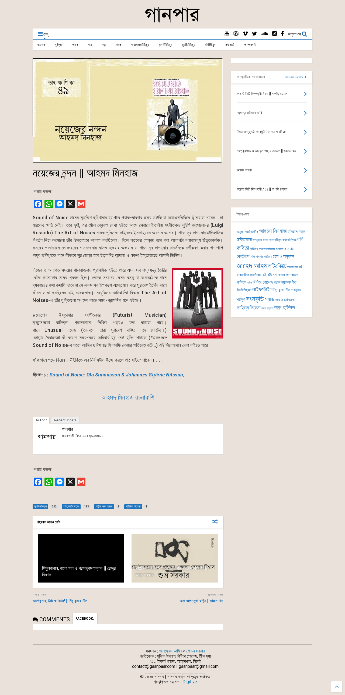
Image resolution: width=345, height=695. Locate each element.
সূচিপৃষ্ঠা (59, 45)
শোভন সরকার (195, 651)
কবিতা (243, 248)
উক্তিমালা (244, 239)
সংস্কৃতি (255, 299)
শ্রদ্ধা (241, 299)
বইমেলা (272, 274)
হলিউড (289, 308)
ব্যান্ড (277, 282)
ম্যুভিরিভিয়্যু (188, 45)
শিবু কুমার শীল (281, 290)
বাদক (118, 45)
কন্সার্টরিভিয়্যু (165, 45)
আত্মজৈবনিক (251, 232)
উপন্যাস (257, 240)
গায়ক (75, 45)
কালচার (289, 248)
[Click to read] (81, 558)
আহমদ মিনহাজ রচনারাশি (127, 397)
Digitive (189, 681)
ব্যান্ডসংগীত (288, 282)
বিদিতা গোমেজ (263, 282)
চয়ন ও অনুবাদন (283, 256)
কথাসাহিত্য (275, 240)
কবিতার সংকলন (275, 249)
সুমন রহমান (267, 308)
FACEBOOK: (85, 618)
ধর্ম (300, 267)
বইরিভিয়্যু (210, 45)
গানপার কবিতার (264, 257)
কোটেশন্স (243, 256)
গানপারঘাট (250, 45)
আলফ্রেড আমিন (170, 651)
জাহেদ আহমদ (254, 265)
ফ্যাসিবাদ (255, 275)
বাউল (249, 282)
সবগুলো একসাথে (295, 77)
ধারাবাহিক (243, 275)
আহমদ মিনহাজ (273, 231)
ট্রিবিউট (279, 266)
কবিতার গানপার (258, 249)
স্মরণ (278, 308)
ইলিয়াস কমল (296, 231)
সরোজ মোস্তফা (285, 299)
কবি (300, 239)
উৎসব (265, 240)
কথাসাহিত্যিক (289, 240)
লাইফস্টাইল (262, 289)
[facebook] (282, 33)
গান (90, 45)
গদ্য (104, 45)
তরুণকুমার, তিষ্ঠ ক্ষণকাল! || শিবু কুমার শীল (60, 600)
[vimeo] (245, 33)
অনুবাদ (240, 232)
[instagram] (274, 33)
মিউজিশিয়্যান (244, 290)
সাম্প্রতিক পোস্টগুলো (251, 77)
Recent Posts (65, 420)
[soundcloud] (264, 33)
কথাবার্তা (229, 45)
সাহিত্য (243, 308)
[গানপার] (172, 22)
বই (264, 274)
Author (41, 420)
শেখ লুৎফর (296, 290)
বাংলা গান (284, 275)
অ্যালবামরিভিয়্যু (140, 45)
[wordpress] (236, 33)
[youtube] (227, 33)
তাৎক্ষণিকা (292, 267)
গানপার (67, 429)
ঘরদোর (41, 45)
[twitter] (254, 33)
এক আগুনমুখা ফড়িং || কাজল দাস (201, 600)
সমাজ (269, 299)
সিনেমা (255, 308)
